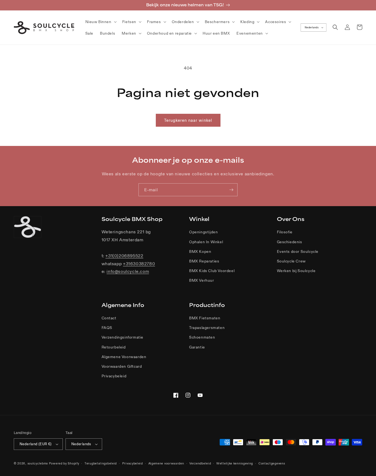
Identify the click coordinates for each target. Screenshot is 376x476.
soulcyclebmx (38, 463)
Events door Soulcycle (298, 251)
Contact (109, 318)
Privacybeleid (114, 375)
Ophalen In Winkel (206, 241)
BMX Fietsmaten (204, 318)
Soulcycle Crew (291, 261)
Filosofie (285, 231)
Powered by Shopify (64, 463)
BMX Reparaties (204, 261)
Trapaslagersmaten (207, 327)
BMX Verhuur (201, 280)
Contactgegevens (271, 463)
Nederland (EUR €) (36, 444)
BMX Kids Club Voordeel (212, 270)
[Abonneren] (231, 189)
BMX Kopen (200, 251)
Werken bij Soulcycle (296, 270)
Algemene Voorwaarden (124, 356)
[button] (100, 21)
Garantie (197, 347)
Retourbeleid (114, 347)
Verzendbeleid (200, 463)
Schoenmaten (202, 337)
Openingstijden (203, 231)
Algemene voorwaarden (166, 463)
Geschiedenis (289, 241)
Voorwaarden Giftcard (122, 366)
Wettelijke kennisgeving (234, 463)
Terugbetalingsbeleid (101, 463)
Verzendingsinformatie (123, 337)
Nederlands (311, 27)
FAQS (107, 327)
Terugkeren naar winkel (188, 120)
